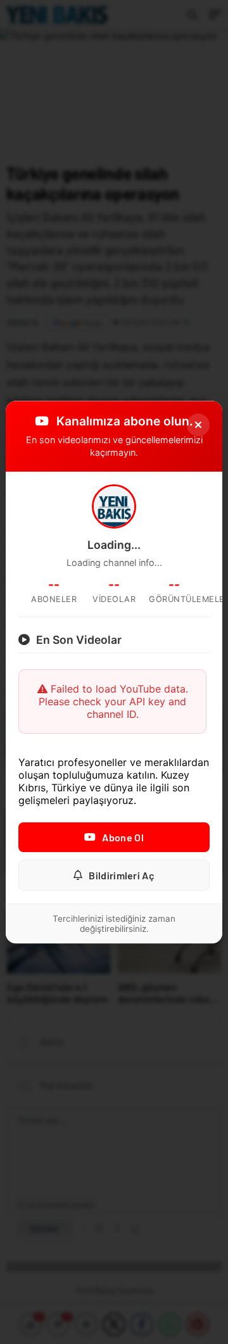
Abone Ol (122, 837)
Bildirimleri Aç (122, 875)
